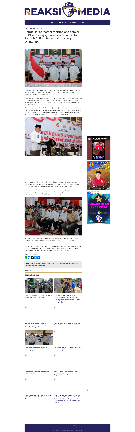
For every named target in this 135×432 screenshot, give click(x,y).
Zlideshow (39, 28)
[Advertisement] (53, 169)
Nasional (62, 22)
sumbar (29, 270)
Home (52, 22)
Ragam (82, 22)
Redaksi (62, 426)
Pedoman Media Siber (72, 426)
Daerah (73, 22)
